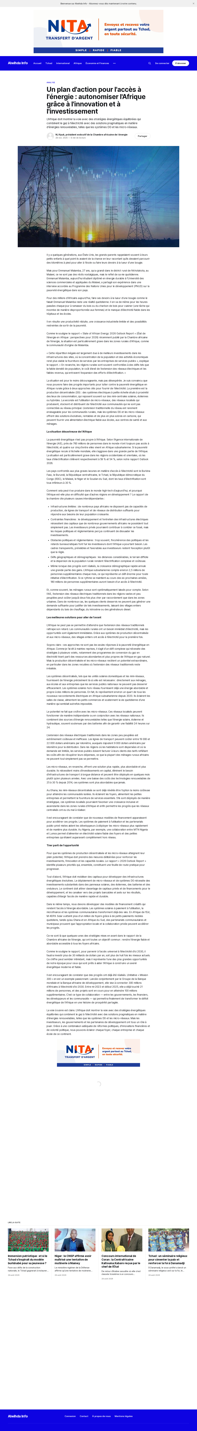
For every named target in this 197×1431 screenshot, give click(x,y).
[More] (114, 63)
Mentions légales (124, 1416)
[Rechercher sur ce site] (149, 63)
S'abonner (180, 63)
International (63, 63)
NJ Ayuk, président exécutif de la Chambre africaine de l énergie (91, 134)
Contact (84, 1416)
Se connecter (162, 63)
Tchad (48, 63)
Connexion (70, 1416)
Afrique (78, 63)
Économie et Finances (97, 63)
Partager (142, 136)
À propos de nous (101, 1416)
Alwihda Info (18, 63)
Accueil (37, 63)
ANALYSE (51, 82)
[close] (193, 3)
